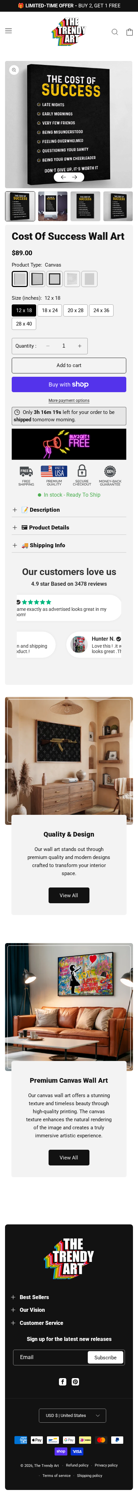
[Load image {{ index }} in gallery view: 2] (53, 206)
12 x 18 (24, 310)
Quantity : (26, 346)
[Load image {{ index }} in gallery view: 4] (118, 206)
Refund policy (77, 1465)
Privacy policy (106, 1465)
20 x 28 (75, 310)
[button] (8, 30)
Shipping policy (89, 1476)
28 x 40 (24, 324)
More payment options (69, 400)
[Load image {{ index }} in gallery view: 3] (85, 206)
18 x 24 (50, 310)
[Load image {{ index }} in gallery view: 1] (19, 206)
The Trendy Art (46, 1466)
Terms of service (57, 1476)
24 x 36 (101, 310)
